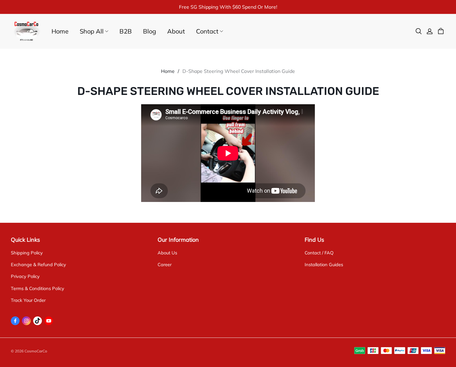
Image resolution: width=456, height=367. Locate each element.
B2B (125, 31)
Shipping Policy (27, 253)
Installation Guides (324, 264)
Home (60, 31)
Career (165, 264)
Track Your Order (28, 300)
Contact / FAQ (319, 253)
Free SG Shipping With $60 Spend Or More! (228, 7)
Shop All (92, 31)
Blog (149, 31)
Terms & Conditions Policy (37, 288)
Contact (207, 31)
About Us (167, 253)
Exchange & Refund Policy (38, 264)
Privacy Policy (25, 276)
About (176, 31)
